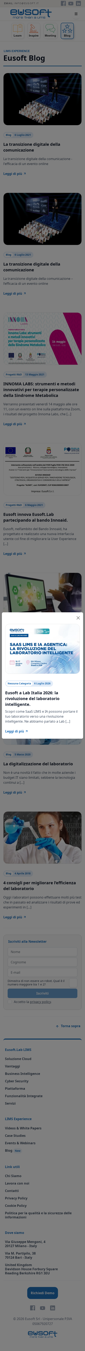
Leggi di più (14, 731)
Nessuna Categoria (19, 683)
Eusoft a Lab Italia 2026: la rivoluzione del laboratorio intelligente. (32, 698)
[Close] (78, 617)
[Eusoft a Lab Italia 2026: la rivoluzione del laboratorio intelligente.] (42, 648)
